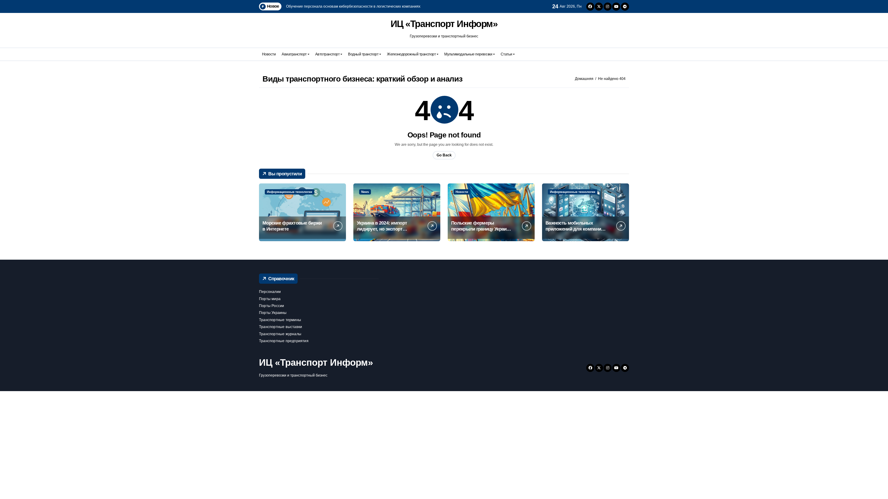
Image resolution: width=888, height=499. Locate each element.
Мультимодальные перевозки (468, 54)
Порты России (271, 306)
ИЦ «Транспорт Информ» (444, 24)
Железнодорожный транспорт (411, 54)
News (365, 192)
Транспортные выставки (280, 327)
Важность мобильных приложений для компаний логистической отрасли (575, 228)
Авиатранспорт (294, 54)
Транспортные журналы (280, 334)
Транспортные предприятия (283, 341)
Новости (269, 54)
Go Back (444, 155)
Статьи (506, 54)
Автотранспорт (327, 54)
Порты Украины (273, 313)
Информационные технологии (289, 192)
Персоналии (270, 292)
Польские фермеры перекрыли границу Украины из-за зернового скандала (482, 228)
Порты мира (270, 299)
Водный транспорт (363, 54)
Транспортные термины (280, 320)
